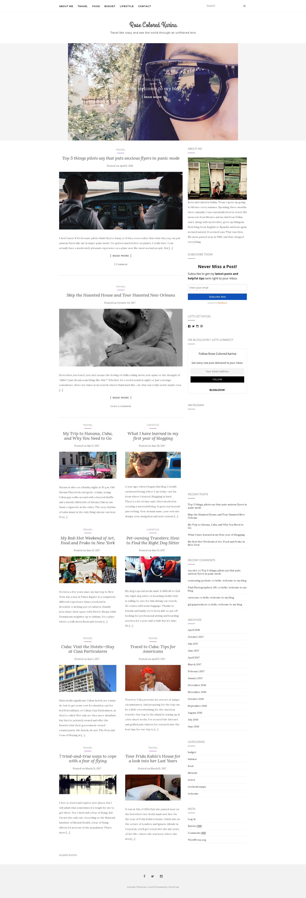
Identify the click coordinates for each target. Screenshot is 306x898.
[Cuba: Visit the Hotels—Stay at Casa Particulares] (87, 678)
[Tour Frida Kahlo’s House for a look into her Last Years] (153, 787)
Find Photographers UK (202, 587)
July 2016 (193, 719)
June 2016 (193, 726)
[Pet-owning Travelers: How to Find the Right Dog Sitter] (153, 569)
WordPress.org (197, 839)
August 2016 (195, 712)
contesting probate (199, 580)
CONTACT (144, 6)
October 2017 (196, 636)
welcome (153, 79)
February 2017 (196, 671)
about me (66, 6)
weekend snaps (197, 786)
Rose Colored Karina (153, 24)
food (96, 6)
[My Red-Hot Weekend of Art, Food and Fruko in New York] (87, 569)
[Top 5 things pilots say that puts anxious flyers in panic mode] (121, 201)
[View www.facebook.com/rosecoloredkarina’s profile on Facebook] (189, 326)
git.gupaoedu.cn (197, 604)
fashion (192, 759)
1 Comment (121, 264)
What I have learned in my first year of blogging (153, 436)
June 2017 (193, 650)
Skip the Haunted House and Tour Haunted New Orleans (121, 295)
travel (83, 6)
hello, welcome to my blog (230, 580)
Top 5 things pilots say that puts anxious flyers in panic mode (121, 158)
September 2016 (197, 705)
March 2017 (194, 664)
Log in (192, 819)
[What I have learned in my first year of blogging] (153, 465)
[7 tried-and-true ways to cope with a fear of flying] (87, 784)
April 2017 (194, 657)
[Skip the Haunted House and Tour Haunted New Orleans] (121, 338)
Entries (195, 826)
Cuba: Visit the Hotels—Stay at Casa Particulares (87, 649)
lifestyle (127, 6)
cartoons (193, 597)
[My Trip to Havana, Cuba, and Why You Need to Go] (87, 465)
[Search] (244, 6)
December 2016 (197, 685)
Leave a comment (120, 406)
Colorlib (151, 887)
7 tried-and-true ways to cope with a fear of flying (87, 758)
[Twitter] (193, 326)
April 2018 (194, 630)
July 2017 (193, 643)
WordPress (173, 887)
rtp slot (192, 570)
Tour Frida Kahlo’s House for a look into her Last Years (152, 758)
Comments (197, 832)
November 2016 (197, 692)
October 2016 (196, 699)
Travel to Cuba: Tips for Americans (153, 649)
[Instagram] (197, 326)
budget (109, 6)
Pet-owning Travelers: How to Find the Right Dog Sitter (152, 540)
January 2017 (195, 678)
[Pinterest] (201, 326)
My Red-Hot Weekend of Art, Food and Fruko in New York (88, 540)
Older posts (68, 855)
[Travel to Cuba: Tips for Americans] (153, 678)
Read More (153, 97)
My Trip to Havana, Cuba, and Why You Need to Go (88, 436)
